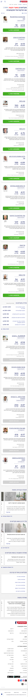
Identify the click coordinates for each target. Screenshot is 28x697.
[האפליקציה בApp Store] (10, 677)
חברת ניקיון (24, 666)
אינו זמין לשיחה (14, 359)
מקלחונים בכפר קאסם (20, 588)
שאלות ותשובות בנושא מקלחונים (16, 553)
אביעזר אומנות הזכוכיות (18, 367)
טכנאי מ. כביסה (23, 672)
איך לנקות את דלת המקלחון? (18, 557)
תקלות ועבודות (10, 639)
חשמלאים (25, 668)
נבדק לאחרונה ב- (19, 130)
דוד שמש (25, 655)
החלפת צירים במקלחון (20, 324)
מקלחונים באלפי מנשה (20, 582)
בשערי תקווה (14, 7)
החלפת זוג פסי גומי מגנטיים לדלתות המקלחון (19, 321)
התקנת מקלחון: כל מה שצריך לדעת (16, 503)
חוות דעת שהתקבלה (20, 115)
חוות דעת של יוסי (20, 84)
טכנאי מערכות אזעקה (8, 653)
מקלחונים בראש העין (20, 591)
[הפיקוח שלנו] (1, 694)
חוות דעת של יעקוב (20, 53)
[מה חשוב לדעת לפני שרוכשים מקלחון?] (16, 528)
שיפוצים (11, 668)
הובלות (25, 659)
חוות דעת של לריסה (20, 142)
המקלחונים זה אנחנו (19, 37)
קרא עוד (8, 512)
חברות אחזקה (24, 664)
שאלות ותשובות (23, 641)
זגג (26, 661)
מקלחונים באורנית (21, 576)
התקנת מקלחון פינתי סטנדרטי (20, 307)
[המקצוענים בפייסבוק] (21, 680)
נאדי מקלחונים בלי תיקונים (17, 215)
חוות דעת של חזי (20, 289)
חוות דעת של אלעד (20, 414)
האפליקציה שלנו (23, 633)
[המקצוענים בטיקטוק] (26, 680)
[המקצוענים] (23, 1)
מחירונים (25, 639)
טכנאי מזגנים (10, 648)
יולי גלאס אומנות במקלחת (17, 186)
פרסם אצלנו (10, 631)
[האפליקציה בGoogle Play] (17, 677)
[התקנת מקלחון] (16, 497)
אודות (25, 628)
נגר (12, 661)
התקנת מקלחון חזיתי (20, 310)
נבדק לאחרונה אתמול (21, 102)
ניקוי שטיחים (10, 664)
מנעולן (12, 657)
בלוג (12, 641)
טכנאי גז (25, 670)
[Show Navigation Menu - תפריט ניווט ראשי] (1, 1)
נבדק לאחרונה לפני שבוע (20, 22)
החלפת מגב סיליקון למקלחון (19, 314)
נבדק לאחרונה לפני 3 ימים (20, 41)
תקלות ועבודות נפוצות (19, 490)
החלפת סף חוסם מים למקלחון (18, 317)
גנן (26, 653)
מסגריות (11, 659)
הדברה (25, 657)
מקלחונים (19, 4)
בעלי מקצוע (25, 4)
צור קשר (11, 633)
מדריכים (25, 643)
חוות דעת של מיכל (20, 202)
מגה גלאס (22, 101)
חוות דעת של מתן (20, 383)
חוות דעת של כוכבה (20, 172)
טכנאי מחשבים (10, 650)
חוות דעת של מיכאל (20, 231)
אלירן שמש (22, 275)
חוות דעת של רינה (20, 261)
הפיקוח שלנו (24, 631)
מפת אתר (24, 692)
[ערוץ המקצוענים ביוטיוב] (19, 680)
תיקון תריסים (10, 672)
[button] (3, 13)
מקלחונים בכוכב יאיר (20, 585)
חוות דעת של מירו (20, 475)
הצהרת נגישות (7, 692)
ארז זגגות (22, 245)
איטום (25, 648)
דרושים (11, 628)
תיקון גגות (11, 670)
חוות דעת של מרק (20, 444)
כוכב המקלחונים (20, 68)
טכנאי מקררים (10, 655)
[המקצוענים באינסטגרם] (24, 680)
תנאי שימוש (16, 692)
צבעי (12, 666)
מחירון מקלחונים (21, 303)
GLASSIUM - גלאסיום (18, 336)
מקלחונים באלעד (21, 579)
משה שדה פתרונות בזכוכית (17, 428)
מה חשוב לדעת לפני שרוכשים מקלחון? (16, 534)
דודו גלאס (22, 129)
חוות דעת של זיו (21, 352)
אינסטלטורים (24, 650)
